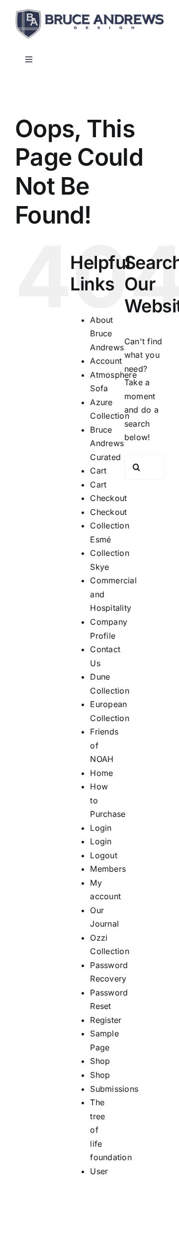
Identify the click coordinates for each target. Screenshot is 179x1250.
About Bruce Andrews (107, 333)
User (99, 1171)
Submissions (114, 1089)
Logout (103, 855)
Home (101, 773)
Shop (100, 1061)
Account (106, 361)
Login (100, 828)
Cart (98, 471)
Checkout (108, 498)
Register (105, 1020)
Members (108, 869)
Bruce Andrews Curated (107, 443)
